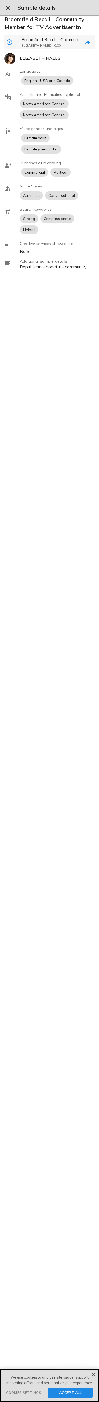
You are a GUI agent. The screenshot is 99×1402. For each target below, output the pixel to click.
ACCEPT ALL (70, 1392)
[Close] (93, 1374)
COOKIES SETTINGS (23, 1392)
